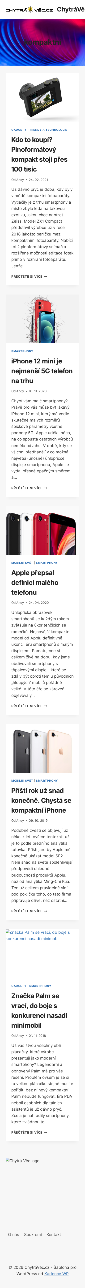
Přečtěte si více (29, 276)
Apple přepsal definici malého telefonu (34, 582)
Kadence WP (56, 1273)
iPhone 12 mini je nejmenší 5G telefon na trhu (42, 371)
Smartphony (22, 351)
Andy (20, 180)
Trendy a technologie (48, 129)
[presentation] (42, 97)
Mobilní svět (22, 562)
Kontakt (54, 1234)
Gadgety (18, 129)
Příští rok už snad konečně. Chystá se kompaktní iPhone (41, 800)
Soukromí (33, 1234)
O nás (13, 1234)
